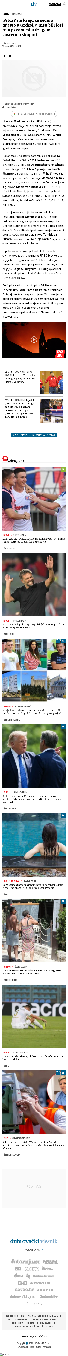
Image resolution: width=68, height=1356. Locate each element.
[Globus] (32, 1268)
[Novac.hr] (24, 1289)
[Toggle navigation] (4, 4)
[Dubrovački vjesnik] (24, 1296)
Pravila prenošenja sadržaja (43, 1316)
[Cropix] (44, 1289)
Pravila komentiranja (44, 1319)
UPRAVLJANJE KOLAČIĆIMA (34, 1336)
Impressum (17, 1323)
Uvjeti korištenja (15, 1316)
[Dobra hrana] (44, 1275)
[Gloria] (18, 1275)
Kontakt (31, 1323)
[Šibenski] (34, 1303)
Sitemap (48, 1326)
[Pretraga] (64, 4)
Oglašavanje (46, 1323)
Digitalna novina (24, 1326)
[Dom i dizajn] (22, 1282)
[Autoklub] (40, 1282)
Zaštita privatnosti (18, 1319)
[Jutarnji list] (25, 1261)
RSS (38, 1326)
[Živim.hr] (47, 1268)
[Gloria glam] (28, 1275)
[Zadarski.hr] (49, 1296)
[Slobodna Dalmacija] (50, 1261)
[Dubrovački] (34, 4)
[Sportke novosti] (18, 1268)
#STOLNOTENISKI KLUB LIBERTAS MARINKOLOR (34, 435)
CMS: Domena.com (43, 1346)
